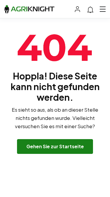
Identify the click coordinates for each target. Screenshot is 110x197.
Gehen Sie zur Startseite (55, 146)
